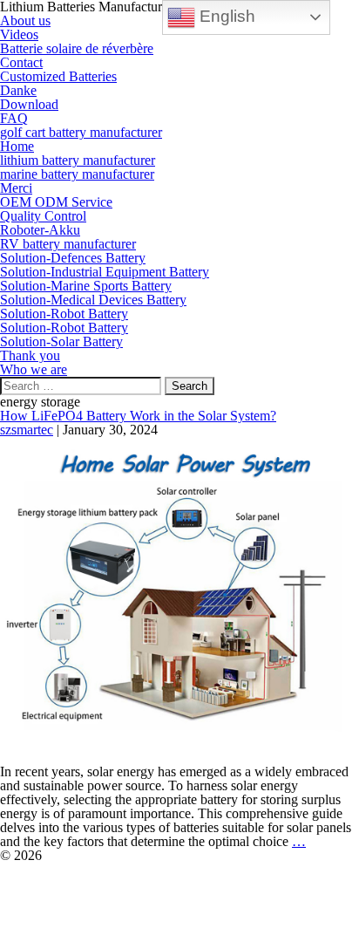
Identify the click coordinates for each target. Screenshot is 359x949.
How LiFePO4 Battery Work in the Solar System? (138, 415)
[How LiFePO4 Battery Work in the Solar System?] (179, 599)
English (225, 16)
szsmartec (26, 429)
